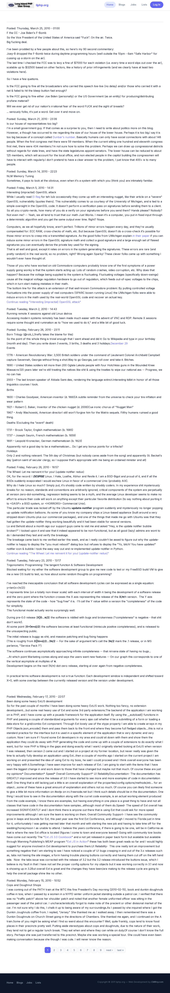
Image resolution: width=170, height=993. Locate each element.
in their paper (141, 235)
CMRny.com (157, 982)
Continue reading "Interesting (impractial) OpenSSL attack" (44, 302)
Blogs (122, 4)
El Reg (36, 196)
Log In (156, 4)
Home (110, 4)
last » (120, 950)
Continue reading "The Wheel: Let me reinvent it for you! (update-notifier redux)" (58, 553)
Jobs (133, 4)
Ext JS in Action (77, 841)
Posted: (12, 28)
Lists (144, 4)
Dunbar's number (64, 137)
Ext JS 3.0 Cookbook (58, 837)
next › (109, 950)
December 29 (119, 343)
